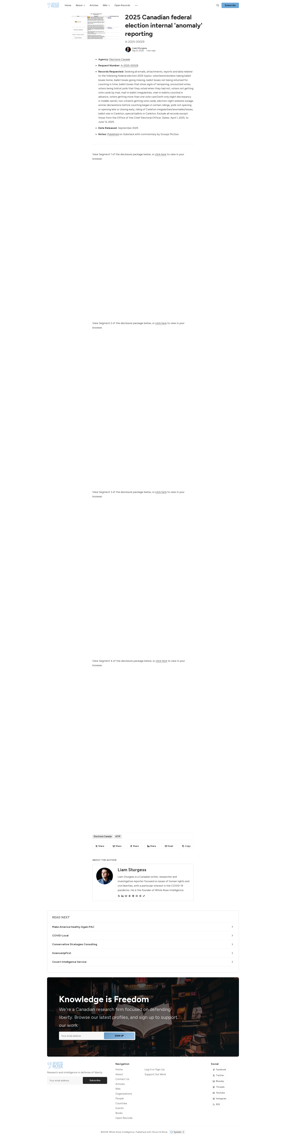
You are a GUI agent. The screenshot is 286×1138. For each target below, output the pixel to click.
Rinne (164, 1132)
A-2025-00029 (129, 65)
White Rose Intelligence (122, 1132)
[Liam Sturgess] (128, 50)
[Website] (144, 896)
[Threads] (129, 896)
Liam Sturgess (139, 48)
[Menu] (136, 5)
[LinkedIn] (122, 896)
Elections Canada (119, 59)
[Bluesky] (126, 896)
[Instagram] (140, 896)
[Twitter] (119, 896)
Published (113, 134)
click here (160, 154)
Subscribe (230, 5)
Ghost (155, 1132)
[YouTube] (137, 896)
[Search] (217, 5)
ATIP (117, 836)
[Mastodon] (133, 896)
